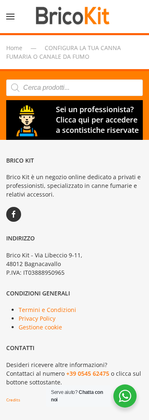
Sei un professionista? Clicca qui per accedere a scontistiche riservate (97, 119)
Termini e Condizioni (47, 310)
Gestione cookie (40, 327)
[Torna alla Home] (74, 16)
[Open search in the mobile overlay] (74, 87)
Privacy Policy (37, 318)
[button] (10, 16)
